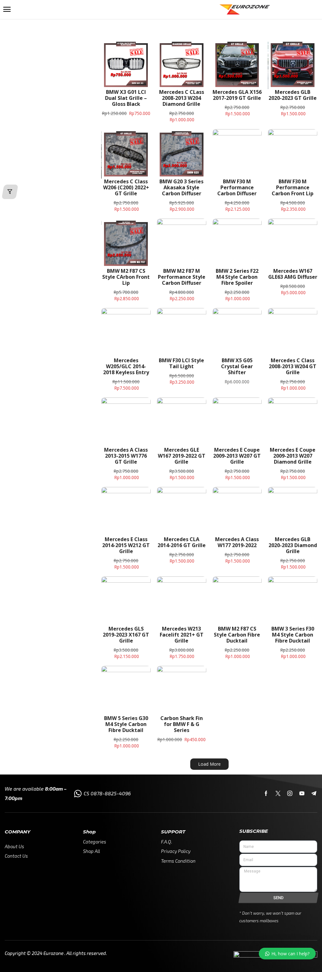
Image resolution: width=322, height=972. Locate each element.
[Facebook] (266, 793)
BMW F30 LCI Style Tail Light (181, 363)
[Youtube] (301, 793)
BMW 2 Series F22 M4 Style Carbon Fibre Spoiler (237, 276)
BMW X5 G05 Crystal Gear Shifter (237, 366)
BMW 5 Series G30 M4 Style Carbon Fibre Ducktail (126, 724)
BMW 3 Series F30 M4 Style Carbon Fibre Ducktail (292, 634)
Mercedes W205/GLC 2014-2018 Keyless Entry (126, 366)
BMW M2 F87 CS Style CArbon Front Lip (126, 276)
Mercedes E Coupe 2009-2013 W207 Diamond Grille (292, 455)
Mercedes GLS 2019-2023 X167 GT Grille (126, 634)
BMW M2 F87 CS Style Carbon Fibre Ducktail (237, 634)
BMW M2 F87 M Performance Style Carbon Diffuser (181, 276)
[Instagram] (289, 793)
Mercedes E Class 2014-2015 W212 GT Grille (126, 545)
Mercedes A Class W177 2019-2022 (237, 542)
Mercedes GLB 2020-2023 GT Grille (293, 95)
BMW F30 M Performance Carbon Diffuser (237, 187)
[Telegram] (313, 793)
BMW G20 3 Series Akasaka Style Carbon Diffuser (181, 187)
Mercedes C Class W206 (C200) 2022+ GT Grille (126, 187)
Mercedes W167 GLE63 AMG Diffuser (292, 273)
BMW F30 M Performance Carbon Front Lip (293, 187)
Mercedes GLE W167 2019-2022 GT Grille (181, 455)
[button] (7, 9)
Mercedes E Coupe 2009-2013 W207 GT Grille (237, 455)
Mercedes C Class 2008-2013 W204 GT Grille (292, 366)
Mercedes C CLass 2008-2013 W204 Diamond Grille (181, 98)
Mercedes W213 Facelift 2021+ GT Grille (181, 634)
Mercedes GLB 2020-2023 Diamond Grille (293, 545)
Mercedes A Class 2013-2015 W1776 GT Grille (126, 455)
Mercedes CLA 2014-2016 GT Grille (182, 542)
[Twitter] (277, 793)
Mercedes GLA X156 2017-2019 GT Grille (237, 95)
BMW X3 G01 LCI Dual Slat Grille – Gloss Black (126, 98)
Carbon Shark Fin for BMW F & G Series (181, 724)
